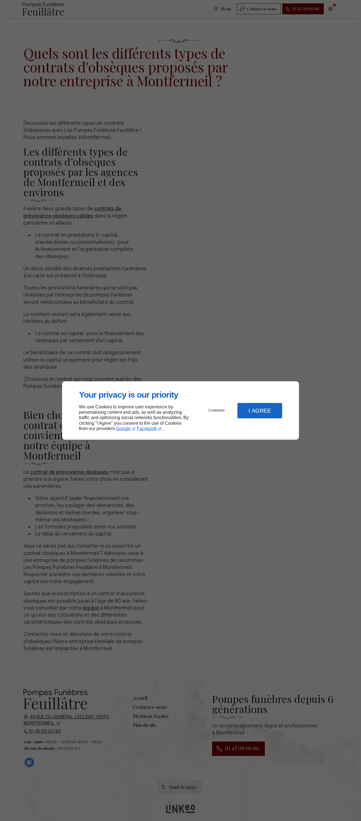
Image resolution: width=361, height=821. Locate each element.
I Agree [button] (259, 411)
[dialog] (180, 410)
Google (123, 428)
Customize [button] (216, 410)
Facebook (147, 428)
